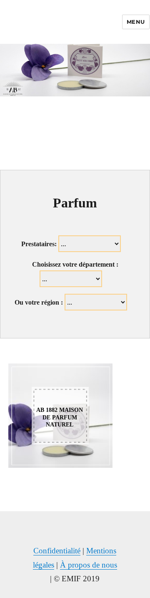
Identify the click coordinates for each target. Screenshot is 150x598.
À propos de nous (88, 564)
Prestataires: (39, 243)
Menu (136, 21)
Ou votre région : (39, 302)
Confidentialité (56, 550)
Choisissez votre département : (75, 264)
